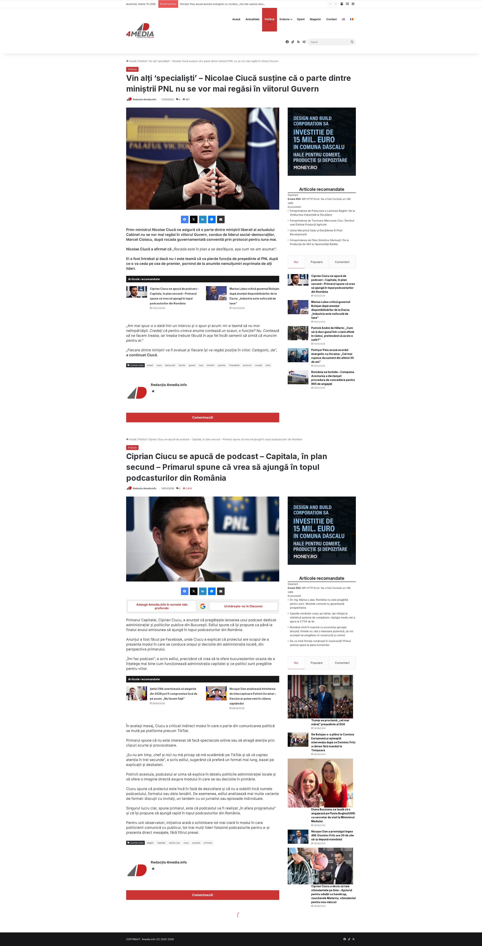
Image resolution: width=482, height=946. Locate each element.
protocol (247, 365)
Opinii (301, 19)
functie (182, 365)
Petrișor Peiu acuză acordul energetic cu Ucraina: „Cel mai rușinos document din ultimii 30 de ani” (237, 3)
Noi (296, 262)
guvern (192, 365)
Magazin (315, 19)
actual (150, 365)
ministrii (210, 365)
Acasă (236, 19)
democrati (170, 365)
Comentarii (342, 262)
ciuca (159, 365)
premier (222, 365)
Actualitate (252, 19)
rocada (258, 365)
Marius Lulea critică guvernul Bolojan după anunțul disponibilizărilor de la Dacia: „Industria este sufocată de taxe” (330, 309)
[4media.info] (140, 30)
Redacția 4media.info (144, 99)
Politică (269, 19)
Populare (317, 262)
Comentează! (202, 417)
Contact (331, 19)
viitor (268, 365)
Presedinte (234, 365)
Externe (285, 19)
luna (201, 365)
